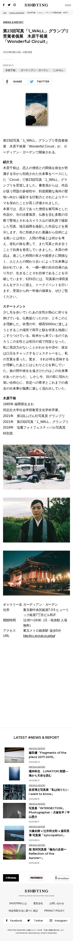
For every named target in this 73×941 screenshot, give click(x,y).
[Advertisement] (36, 683)
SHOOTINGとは (18, 903)
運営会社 (38, 903)
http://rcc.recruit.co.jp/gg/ (39, 636)
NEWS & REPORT (17, 13)
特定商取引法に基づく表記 (23, 910)
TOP (4, 13)
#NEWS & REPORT (13, 22)
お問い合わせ (56, 903)
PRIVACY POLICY (54, 910)
